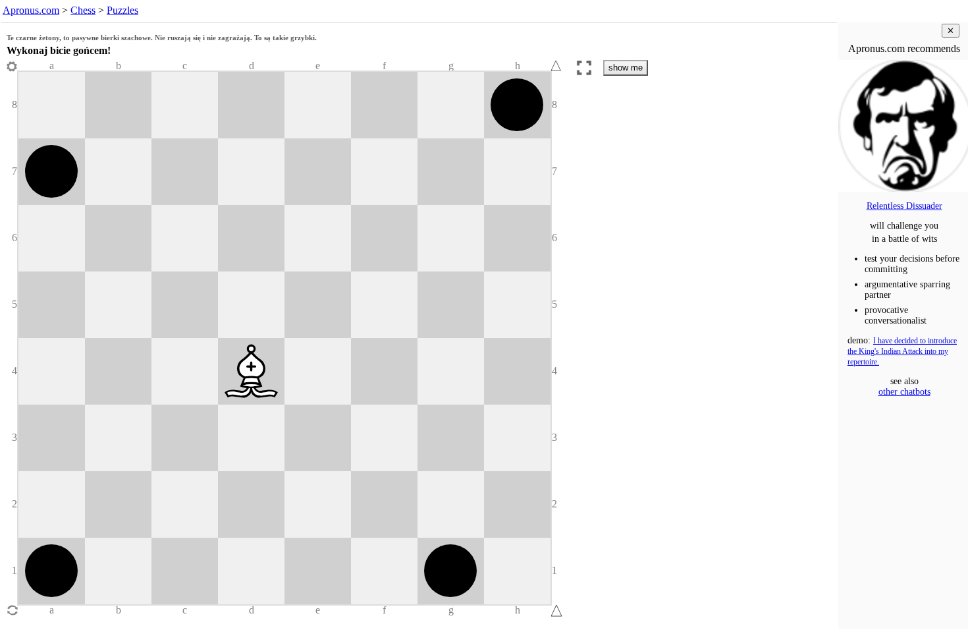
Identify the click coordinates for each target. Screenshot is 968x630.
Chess (82, 10)
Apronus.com (31, 10)
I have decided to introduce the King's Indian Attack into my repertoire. (902, 351)
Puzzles (122, 10)
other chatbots (904, 392)
